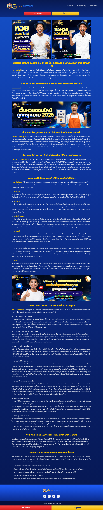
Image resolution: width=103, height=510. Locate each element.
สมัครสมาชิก (38, 13)
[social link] (44, 496)
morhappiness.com (56, 503)
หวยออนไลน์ (70, 6)
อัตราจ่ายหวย (93, 6)
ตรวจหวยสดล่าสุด (81, 6)
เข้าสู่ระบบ (65, 13)
